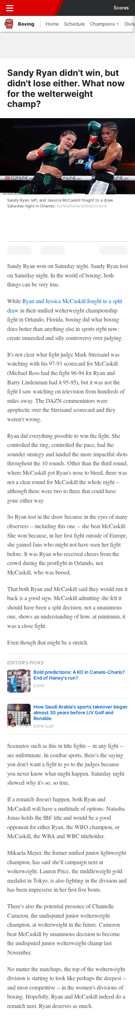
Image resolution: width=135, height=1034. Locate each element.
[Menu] (9, 8)
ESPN (38, 8)
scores (121, 7)
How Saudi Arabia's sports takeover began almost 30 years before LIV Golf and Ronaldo (80, 712)
